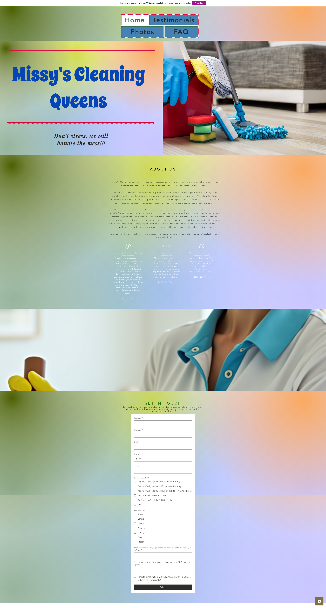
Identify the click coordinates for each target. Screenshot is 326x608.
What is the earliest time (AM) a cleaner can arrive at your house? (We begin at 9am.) (162, 548)
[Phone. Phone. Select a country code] (138, 458)
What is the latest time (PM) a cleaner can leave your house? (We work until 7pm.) (162, 563)
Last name (138, 430)
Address (138, 466)
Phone (137, 454)
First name (138, 418)
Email (136, 442)
